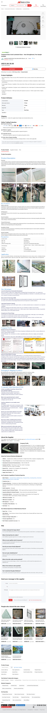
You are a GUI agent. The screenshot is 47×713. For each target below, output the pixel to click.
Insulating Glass (33, 477)
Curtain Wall (16, 479)
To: (7, 586)
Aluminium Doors (9, 479)
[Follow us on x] (39, 705)
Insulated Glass (14, 685)
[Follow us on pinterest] (45, 705)
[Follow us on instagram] (41, 705)
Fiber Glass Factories (31, 694)
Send (10, 600)
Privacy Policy (42, 709)
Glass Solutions (15, 674)
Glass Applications (15, 669)
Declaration (36, 709)
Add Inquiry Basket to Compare (23, 47)
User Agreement (30, 709)
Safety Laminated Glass (6, 688)
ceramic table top (4, 669)
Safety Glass (3, 674)
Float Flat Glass (16, 697)
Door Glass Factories (6, 697)
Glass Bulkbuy (26, 700)
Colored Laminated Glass (18, 688)
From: (7, 583)
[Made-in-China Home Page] (23, 2)
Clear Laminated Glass (17, 700)
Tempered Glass (26, 477)
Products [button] (12, 5)
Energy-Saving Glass (38, 672)
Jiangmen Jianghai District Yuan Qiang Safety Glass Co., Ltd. (15, 58)
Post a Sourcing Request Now (35, 600)
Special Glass (14, 672)
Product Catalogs (18, 667)
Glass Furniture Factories (19, 694)
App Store (4, 705)
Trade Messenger (20, 705)
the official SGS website (30, 439)
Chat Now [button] (36, 69)
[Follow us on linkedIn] (33, 707)
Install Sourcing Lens (7, 707)
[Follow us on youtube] (43, 705)
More (2, 702)
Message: (6, 589)
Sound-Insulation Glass (28, 672)
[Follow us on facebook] (38, 705)
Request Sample (24, 71)
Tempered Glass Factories (7, 694)
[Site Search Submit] (29, 5)
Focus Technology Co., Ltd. (14, 709)
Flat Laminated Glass (36, 697)
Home (2, 8)
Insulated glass (4, 672)
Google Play (12, 705)
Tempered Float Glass (25, 697)
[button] (2, 2)
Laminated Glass (26, 8)
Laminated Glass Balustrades (32, 685)
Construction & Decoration (10, 8)
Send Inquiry (12, 69)
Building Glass (19, 8)
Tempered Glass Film (6, 700)
